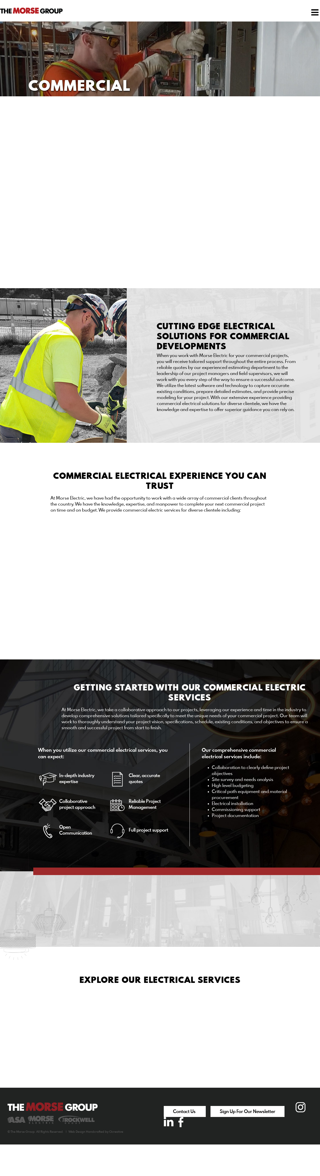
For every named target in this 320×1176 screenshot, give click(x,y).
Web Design (76, 1131)
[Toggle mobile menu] (315, 12)
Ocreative (116, 1131)
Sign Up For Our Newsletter (247, 1111)
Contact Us (184, 1111)
